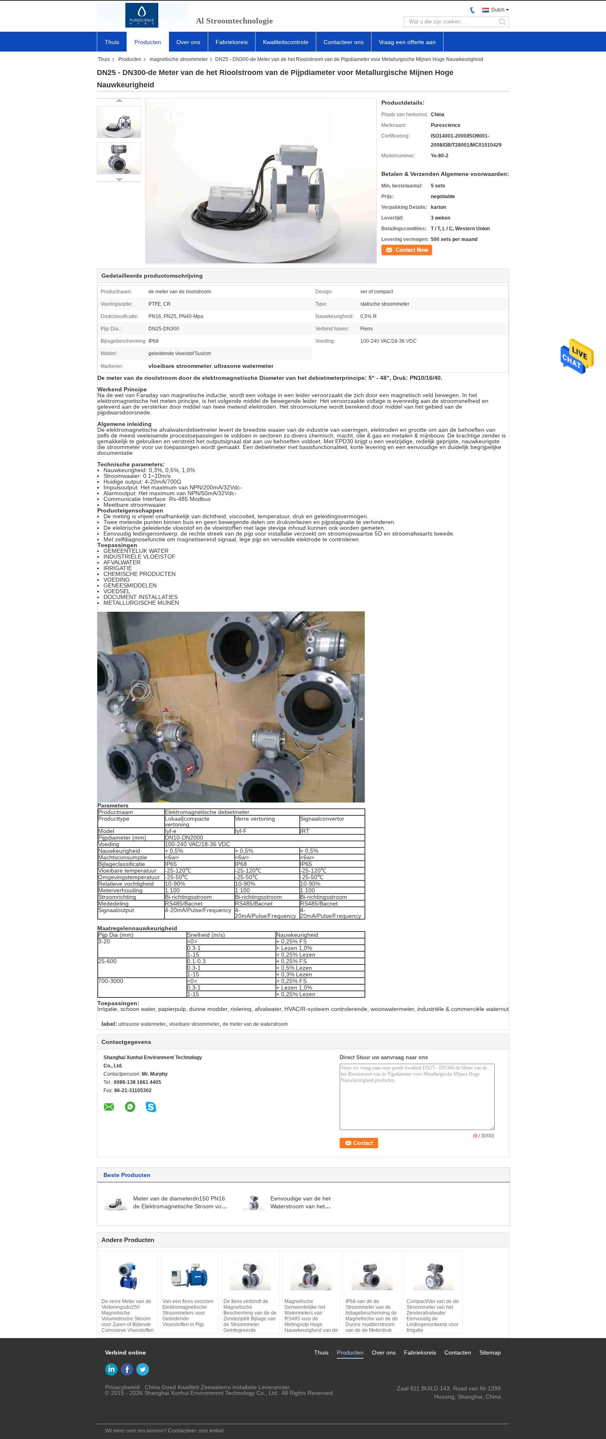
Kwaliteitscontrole (285, 42)
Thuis (112, 42)
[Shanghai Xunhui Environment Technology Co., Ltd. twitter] (142, 1369)
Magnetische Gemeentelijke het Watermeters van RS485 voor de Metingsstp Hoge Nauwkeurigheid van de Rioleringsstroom (311, 1319)
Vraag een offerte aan (407, 42)
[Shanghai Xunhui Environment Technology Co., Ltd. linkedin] (111, 1369)
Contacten (457, 1352)
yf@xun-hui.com (479, 1405)
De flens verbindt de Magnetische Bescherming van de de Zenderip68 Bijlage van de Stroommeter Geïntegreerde (250, 1316)
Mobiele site (118, 1412)
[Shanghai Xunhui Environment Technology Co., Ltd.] (142, 15)
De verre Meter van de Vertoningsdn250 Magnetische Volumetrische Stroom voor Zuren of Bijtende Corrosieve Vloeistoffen (127, 1316)
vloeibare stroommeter (194, 1024)
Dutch (498, 10)
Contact (390, 249)
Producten (147, 42)
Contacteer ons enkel (195, 1430)
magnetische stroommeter (179, 59)
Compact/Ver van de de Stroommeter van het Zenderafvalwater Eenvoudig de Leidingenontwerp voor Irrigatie (432, 1316)
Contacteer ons (344, 42)
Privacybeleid (122, 1387)
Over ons (188, 42)
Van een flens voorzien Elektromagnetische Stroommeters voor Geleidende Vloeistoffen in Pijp (188, 1313)
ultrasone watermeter (142, 1024)
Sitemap (490, 1352)
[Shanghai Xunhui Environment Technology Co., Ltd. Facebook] (127, 1369)
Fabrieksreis (232, 42)
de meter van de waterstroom (255, 1024)
